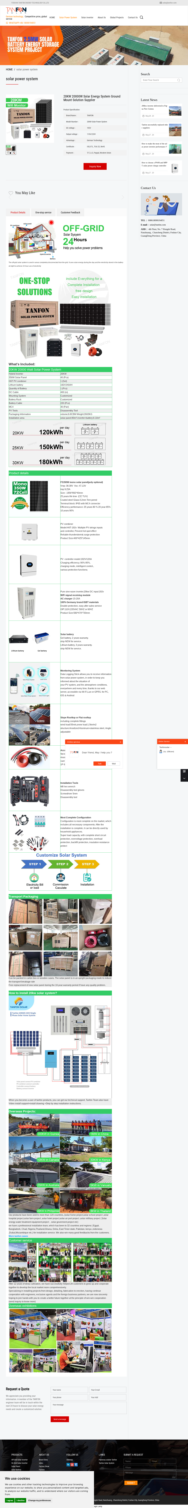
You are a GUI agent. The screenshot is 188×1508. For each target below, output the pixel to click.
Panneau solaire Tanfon (108, 1460)
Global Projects (117, 17)
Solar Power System (68, 17)
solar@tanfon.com (170, 2)
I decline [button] (20, 1500)
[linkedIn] (68, 1464)
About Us (102, 17)
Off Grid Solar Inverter (19, 1460)
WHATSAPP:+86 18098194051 (22, 22)
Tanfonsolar (164, 747)
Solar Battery (16, 1470)
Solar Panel (15, 1466)
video (41, 1463)
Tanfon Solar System (106, 1463)
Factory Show (44, 1466)
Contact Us (133, 17)
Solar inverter (87, 17)
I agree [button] (10, 1500)
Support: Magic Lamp (94, 1506)
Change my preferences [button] (39, 1500)
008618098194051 (153, 220)
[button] (120, 197)
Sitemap (69, 1460)
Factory (42, 1470)
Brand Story (43, 1460)
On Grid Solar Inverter (19, 1463)
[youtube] (72, 1464)
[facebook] (76, 1464)
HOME (52, 17)
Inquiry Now (95, 166)
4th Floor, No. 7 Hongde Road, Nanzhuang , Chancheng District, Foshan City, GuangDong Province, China (161, 232)
